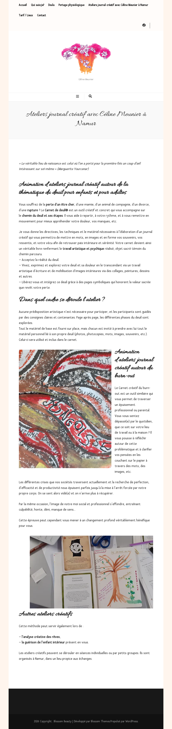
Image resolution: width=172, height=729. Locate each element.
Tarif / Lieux (26, 15)
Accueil (23, 5)
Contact (41, 15)
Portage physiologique (71, 5)
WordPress (131, 721)
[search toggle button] (90, 97)
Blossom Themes (100, 721)
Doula (51, 5)
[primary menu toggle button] (78, 97)
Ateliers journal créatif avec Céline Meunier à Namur (118, 5)
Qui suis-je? (37, 5)
